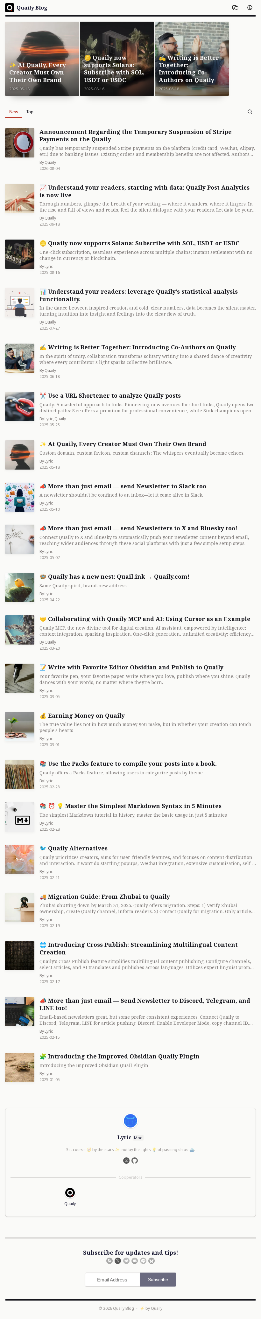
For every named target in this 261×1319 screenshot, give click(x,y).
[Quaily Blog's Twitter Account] (118, 1261)
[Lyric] (130, 1120)
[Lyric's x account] (126, 1160)
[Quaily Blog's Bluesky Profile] (151, 1261)
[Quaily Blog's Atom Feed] (109, 1261)
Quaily (156, 1308)
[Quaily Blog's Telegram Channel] (126, 1261)
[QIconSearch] (250, 112)
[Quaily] (70, 1192)
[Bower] (235, 8)
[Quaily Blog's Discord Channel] (134, 1261)
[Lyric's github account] (134, 1160)
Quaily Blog (123, 1308)
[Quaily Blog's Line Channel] (143, 1261)
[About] (250, 8)
